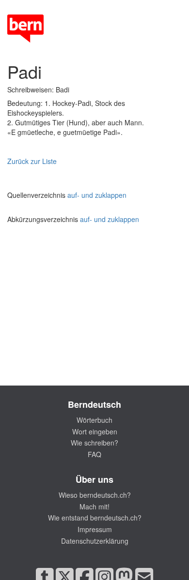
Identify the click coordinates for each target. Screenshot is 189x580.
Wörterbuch (94, 420)
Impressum (95, 529)
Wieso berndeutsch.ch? (95, 495)
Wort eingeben (94, 431)
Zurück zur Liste (32, 161)
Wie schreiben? (94, 442)
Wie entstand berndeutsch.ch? (95, 517)
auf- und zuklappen (96, 195)
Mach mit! (94, 506)
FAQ (94, 454)
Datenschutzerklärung (94, 541)
